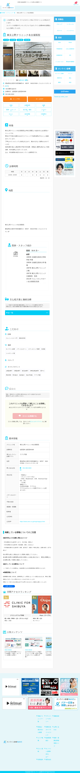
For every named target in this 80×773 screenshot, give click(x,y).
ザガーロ (59, 30)
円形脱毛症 (59, 49)
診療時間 (27, 105)
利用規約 (40, 759)
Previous (4, 56)
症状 (60, 38)
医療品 (60, 19)
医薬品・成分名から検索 (40, 729)
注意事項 (43, 114)
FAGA (70, 42)
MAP (6, 86)
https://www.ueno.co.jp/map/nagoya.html (32, 521)
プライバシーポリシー (48, 718)
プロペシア (59, 24)
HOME (3, 12)
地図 (43, 105)
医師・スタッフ (11, 109)
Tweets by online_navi (61, 96)
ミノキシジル (70, 24)
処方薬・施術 (27, 109)
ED (70, 55)
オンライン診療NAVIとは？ (48, 753)
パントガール (70, 30)
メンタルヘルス (59, 61)
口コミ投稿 (40, 750)
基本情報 (27, 114)
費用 (59, 82)
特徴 (11, 105)
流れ (70, 78)
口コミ (11, 114)
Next (49, 56)
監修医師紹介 (48, 739)
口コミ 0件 (23, 80)
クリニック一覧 (11, 12)
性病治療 (27, 40)
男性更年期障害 (70, 61)
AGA (59, 42)
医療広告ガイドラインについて (48, 731)
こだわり (43, 109)
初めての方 (76, 4)
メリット (70, 73)
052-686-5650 (27, 468)
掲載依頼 (56, 716)
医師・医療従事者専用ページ (56, 742)
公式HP (41, 99)
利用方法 (59, 78)
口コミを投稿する (30, 416)
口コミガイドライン (36, 421)
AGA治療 (12, 40)
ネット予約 (16, 99)
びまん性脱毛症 (70, 49)
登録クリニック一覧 (40, 718)
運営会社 (48, 759)
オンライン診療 (64, 69)
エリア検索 (40, 739)
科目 (70, 82)
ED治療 (6, 40)
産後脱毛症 (59, 55)
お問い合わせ (8, 586)
